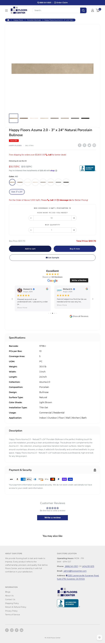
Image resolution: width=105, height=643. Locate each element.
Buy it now (75, 249)
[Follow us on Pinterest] (16, 630)
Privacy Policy (11, 611)
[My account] (92, 10)
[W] (27, 182)
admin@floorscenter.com (75, 571)
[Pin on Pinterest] (84, 145)
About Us (9, 595)
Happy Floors (18, 20)
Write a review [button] (52, 517)
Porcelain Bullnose (34, 20)
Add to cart (30, 249)
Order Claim (62, 2)
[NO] (12, 182)
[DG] (58, 182)
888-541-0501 (45, 2)
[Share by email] (94, 145)
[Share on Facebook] (79, 145)
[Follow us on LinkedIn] (21, 630)
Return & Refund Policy (15, 607)
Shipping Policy (12, 603)
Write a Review (79, 280)
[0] (97, 10)
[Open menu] (6, 11)
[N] (66, 182)
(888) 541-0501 (71, 566)
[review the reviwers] (47, 289)
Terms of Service (12, 614)
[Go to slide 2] (50, 313)
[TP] (20, 182)
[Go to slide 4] (54, 313)
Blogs (7, 592)
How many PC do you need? (52, 213)
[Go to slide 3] (52, 313)
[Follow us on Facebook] (7, 630)
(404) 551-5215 (88, 566)
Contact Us (10, 599)
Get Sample (53, 257)
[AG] (43, 182)
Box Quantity (52, 225)
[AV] (35, 182)
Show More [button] (22, 307)
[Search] (83, 10)
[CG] (51, 182)
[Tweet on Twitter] (89, 145)
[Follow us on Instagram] (12, 630)
